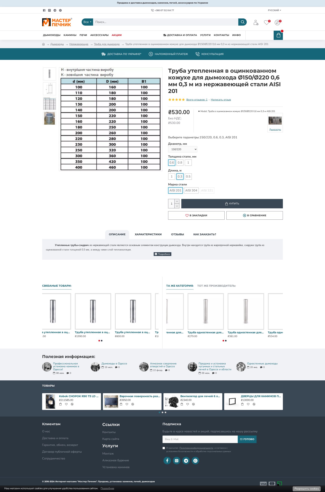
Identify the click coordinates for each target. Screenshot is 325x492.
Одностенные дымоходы (262, 363)
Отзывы (177, 234)
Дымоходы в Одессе (114, 363)
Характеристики (148, 234)
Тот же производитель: (216, 285)
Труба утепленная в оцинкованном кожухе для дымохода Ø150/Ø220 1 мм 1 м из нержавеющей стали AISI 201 (140, 332)
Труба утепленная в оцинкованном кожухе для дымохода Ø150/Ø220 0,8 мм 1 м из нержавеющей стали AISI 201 (100, 332)
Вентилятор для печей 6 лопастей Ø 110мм (200, 396)
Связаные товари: (56, 285)
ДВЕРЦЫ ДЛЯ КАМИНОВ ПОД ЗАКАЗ (261, 396)
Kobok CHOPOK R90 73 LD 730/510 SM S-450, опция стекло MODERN (79, 396)
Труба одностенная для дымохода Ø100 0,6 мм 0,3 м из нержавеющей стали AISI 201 (184, 332)
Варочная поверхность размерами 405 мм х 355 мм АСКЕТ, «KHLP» (140, 396)
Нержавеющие (78, 44)
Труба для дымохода (107, 44)
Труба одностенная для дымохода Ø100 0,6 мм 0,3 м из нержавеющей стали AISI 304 (224, 332)
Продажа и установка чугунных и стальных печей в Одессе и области (215, 366)
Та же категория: (180, 285)
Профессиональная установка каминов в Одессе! (66, 366)
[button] (99, 340)
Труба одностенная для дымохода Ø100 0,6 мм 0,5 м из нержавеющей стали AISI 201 (265, 332)
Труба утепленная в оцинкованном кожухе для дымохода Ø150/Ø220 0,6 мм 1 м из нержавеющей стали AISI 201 (60, 332)
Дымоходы (57, 44)
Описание (117, 234)
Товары (48, 385)
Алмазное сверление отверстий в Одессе (163, 365)
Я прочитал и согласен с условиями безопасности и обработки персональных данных (198, 449)
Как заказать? (204, 234)
